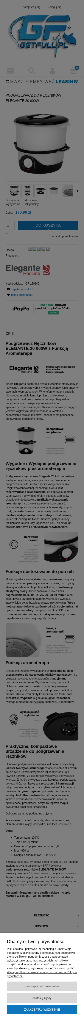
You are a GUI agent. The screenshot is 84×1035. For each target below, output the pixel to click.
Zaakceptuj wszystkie (42, 1009)
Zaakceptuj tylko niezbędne (42, 986)
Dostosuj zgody (42, 998)
